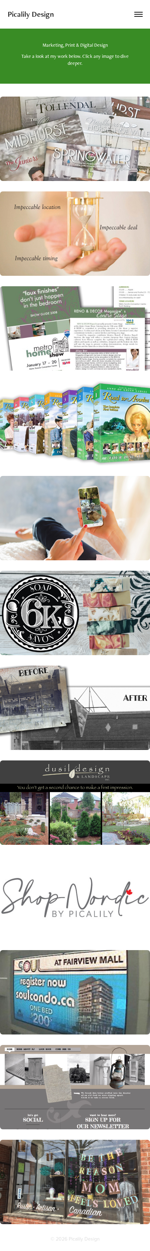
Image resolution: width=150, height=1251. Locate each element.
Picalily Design (31, 14)
